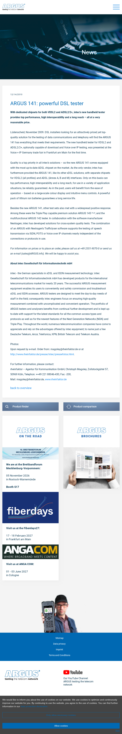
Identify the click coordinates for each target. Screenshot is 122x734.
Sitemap (59, 638)
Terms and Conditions (59, 655)
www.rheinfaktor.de (56, 379)
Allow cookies (61, 725)
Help (117, 731)
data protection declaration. (34, 706)
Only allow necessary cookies (61, 715)
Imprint (59, 649)
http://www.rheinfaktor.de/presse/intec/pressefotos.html (42, 354)
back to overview (21, 388)
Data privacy (59, 644)
